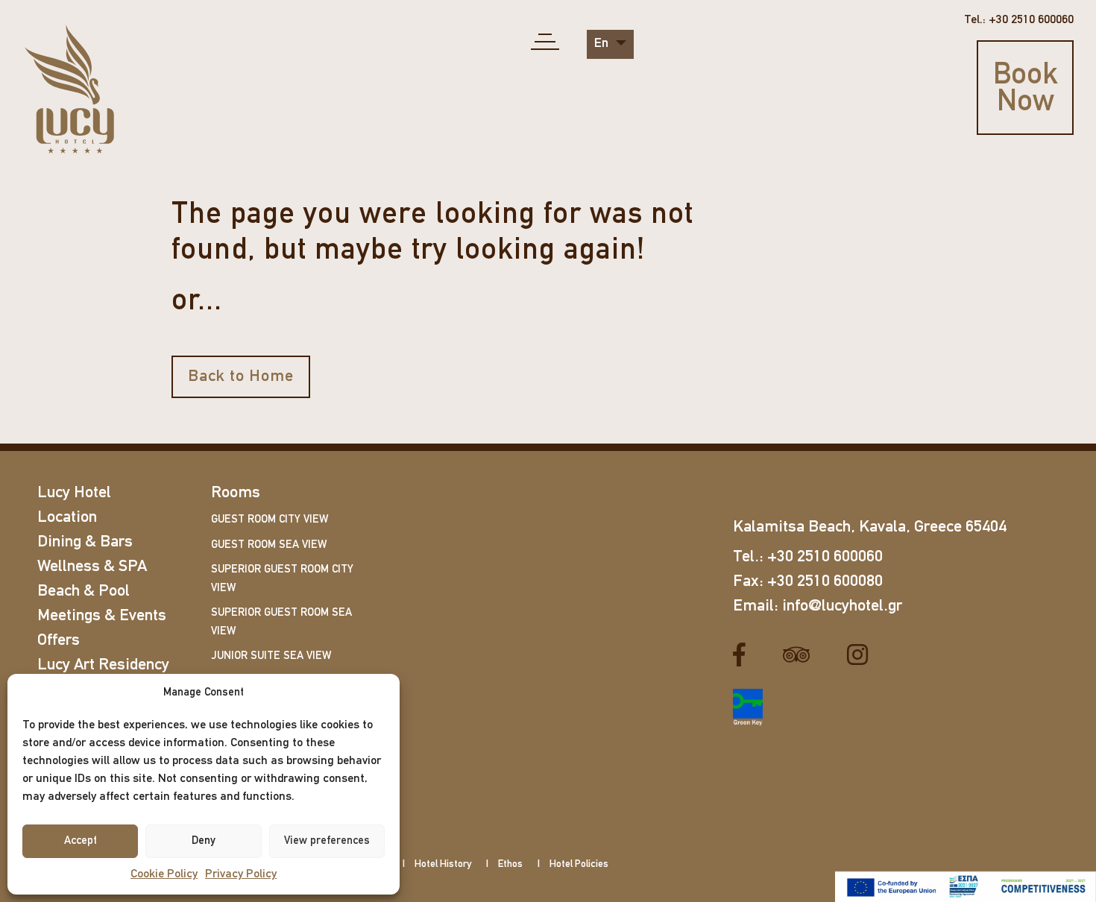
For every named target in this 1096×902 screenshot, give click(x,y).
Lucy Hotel (74, 493)
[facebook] (745, 654)
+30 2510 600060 (825, 557)
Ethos (510, 864)
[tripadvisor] (802, 654)
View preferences (327, 841)
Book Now (1025, 89)
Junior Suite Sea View (271, 656)
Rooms (235, 493)
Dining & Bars (85, 542)
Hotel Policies (578, 864)
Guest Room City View (269, 520)
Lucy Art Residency (103, 665)
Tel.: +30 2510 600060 (1019, 20)
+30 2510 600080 (825, 581)
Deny (203, 841)
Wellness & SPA (92, 566)
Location (67, 517)
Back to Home (241, 376)
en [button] (602, 44)
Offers (58, 640)
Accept (80, 841)
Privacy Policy (241, 874)
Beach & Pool (83, 591)
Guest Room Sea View (269, 545)
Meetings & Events (101, 616)
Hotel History (443, 864)
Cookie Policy (164, 874)
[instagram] (863, 654)
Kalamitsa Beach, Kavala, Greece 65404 (870, 527)
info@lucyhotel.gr (842, 606)
